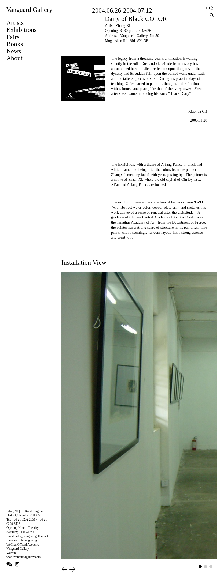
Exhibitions (21, 29)
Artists (15, 22)
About (14, 58)
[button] (64, 569)
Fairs (12, 36)
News (13, 51)
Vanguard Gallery (29, 9)
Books (14, 43)
